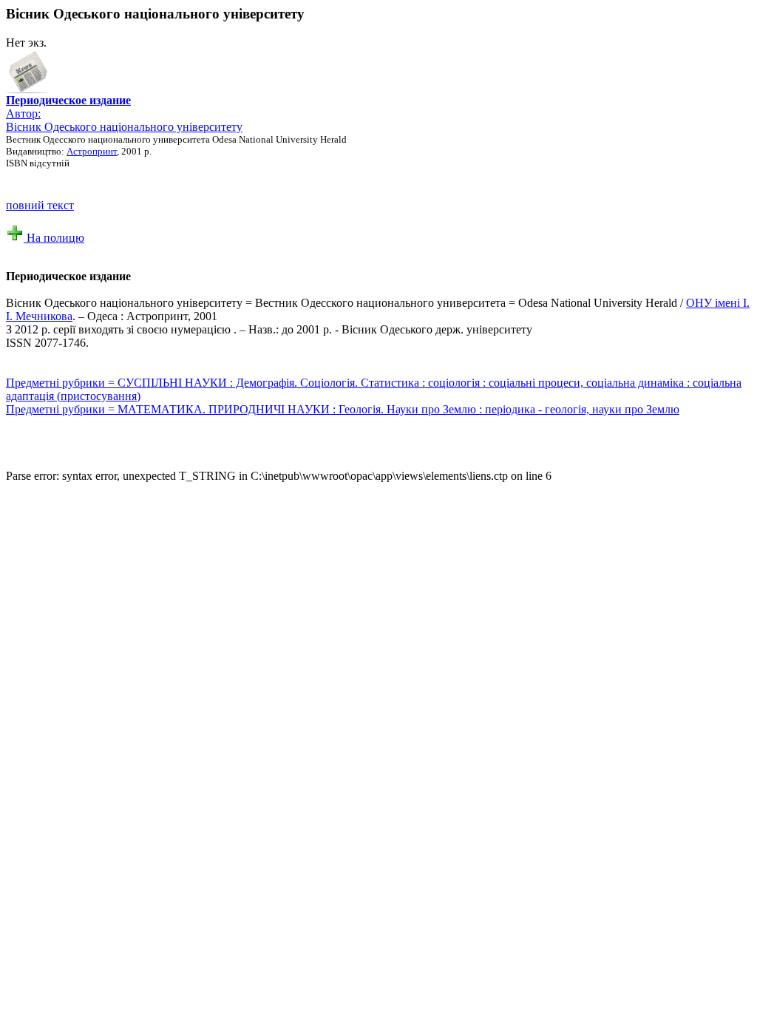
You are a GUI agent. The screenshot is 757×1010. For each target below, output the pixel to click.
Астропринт (92, 151)
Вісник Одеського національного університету (124, 127)
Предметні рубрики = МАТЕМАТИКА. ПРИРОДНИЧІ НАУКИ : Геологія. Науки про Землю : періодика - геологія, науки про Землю (342, 409)
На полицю (54, 237)
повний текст (40, 205)
